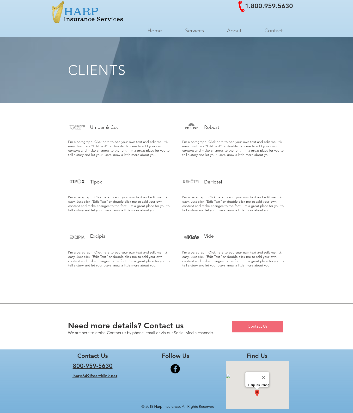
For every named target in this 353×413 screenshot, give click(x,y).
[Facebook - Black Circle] (175, 368)
